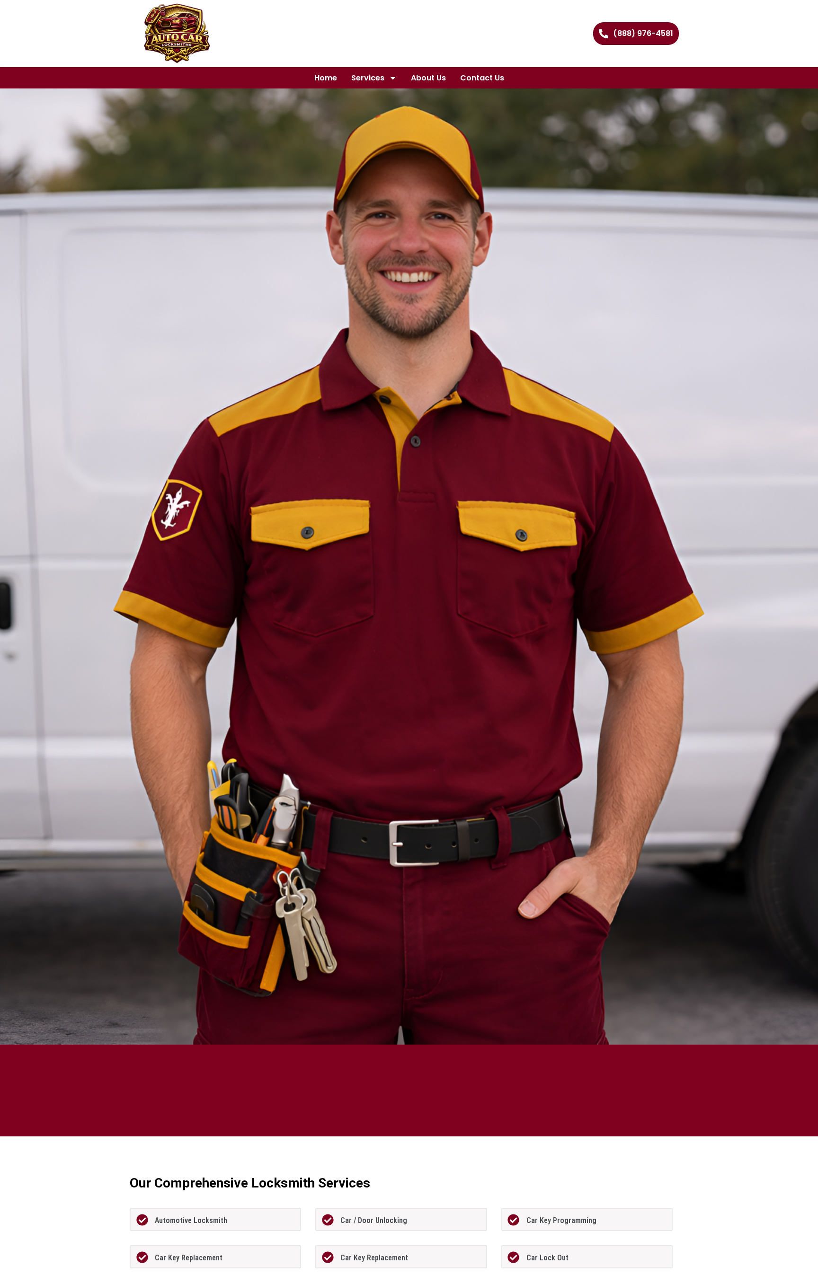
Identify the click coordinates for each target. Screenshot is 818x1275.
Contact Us (482, 77)
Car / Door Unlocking (373, 1220)
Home (325, 77)
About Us (428, 77)
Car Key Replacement (188, 1257)
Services (367, 77)
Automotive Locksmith (191, 1220)
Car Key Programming (561, 1220)
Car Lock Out (547, 1257)
